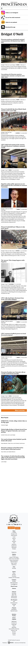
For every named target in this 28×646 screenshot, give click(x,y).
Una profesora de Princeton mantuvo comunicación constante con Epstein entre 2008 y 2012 (13, 75)
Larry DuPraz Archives (14, 629)
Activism (14, 541)
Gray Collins (3, 451)
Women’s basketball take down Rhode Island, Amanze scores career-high (13, 109)
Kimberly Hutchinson (20, 443)
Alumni (14, 538)
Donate (18, 528)
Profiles (14, 581)
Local (14, 537)
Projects (14, 608)
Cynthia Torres (4, 435)
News (14, 531)
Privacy (14, 633)
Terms (14, 634)
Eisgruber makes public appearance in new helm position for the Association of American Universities (14, 185)
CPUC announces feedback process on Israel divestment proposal (13, 334)
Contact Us (14, 623)
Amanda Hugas (4, 425)
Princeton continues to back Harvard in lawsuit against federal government (12, 448)
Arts (14, 601)
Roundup (14, 593)
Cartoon (14, 588)
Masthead (14, 621)
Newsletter (14, 609)
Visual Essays (14, 586)
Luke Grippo (12, 435)
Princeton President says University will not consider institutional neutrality (13, 372)
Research (14, 544)
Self (14, 605)
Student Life (14, 534)
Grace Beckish (4, 443)
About (14, 626)
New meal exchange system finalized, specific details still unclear (13, 440)
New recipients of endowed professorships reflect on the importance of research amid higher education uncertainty (13, 457)
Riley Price (10, 443)
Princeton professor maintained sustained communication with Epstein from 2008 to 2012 (13, 40)
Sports (14, 571)
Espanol (14, 619)
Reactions (14, 564)
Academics (14, 545)
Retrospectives (14, 582)
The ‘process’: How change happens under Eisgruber (13, 261)
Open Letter (14, 563)
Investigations (14, 584)
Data (14, 566)
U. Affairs (14, 532)
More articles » (20, 410)
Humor (14, 617)
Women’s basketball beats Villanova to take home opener (13, 227)
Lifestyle (14, 604)
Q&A (14, 540)
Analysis (14, 548)
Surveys (14, 568)
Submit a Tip (14, 630)
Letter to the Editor (14, 557)
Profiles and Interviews (14, 577)
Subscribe (11, 527)
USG (14, 543)
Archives (14, 614)
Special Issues (14, 610)
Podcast (14, 591)
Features (14, 579)
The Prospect (14, 600)
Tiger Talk (14, 594)
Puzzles (14, 615)
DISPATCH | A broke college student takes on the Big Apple (14, 421)
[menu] (26, 8)
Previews (14, 576)
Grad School (14, 535)
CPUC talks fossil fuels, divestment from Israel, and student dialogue (12, 298)
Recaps (14, 574)
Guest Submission (14, 560)
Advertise (14, 627)
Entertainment (14, 602)
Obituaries (14, 547)
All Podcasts (14, 597)
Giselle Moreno (12, 451)
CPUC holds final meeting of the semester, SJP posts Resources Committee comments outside (13, 146)
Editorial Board (14, 561)
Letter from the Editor (14, 558)
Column (14, 555)
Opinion (14, 554)
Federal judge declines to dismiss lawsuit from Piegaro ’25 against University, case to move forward (14, 430)
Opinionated (14, 596)
